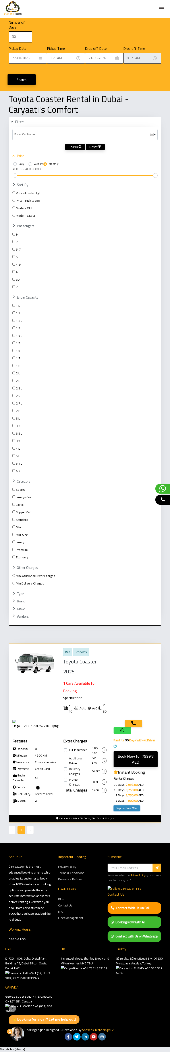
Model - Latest (25, 215)
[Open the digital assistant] (17, 1034)
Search (22, 79)
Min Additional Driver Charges (35, 576)
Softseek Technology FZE (98, 1030)
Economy (22, 557)
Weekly (38, 163)
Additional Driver (75, 761)
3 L (18, 418)
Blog (61, 899)
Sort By (22, 185)
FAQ (61, 911)
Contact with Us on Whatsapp (137, 936)
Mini (18, 527)
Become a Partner (70, 879)
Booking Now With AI (130, 922)
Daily (21, 163)
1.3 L (19, 328)
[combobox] (85, 134)
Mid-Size (22, 535)
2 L (18, 373)
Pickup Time (56, 48)
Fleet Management (70, 917)
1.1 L (19, 313)
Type (20, 594)
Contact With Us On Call (132, 908)
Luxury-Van (23, 497)
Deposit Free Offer (127, 808)
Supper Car (23, 512)
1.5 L (19, 343)
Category (24, 481)
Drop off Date (96, 48)
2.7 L (19, 403)
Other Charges (27, 567)
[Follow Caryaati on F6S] (124, 888)
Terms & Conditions (71, 873)
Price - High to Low (28, 200)
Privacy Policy (67, 866)
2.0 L (19, 381)
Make (21, 609)
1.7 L (19, 358)
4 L (18, 448)
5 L (18, 456)
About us (15, 856)
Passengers (26, 226)
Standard (22, 520)
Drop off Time (134, 48)
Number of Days (17, 25)
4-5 (18, 264)
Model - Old (24, 208)
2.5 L (19, 396)
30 (17, 279)
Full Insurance (78, 750)
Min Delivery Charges (30, 583)
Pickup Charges (74, 782)
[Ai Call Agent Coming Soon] (162, 500)
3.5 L (19, 433)
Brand (21, 601)
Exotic (19, 505)
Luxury (20, 542)
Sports (20, 489)
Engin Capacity (28, 297)
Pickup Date (18, 48)
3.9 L (19, 441)
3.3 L (19, 426)
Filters (20, 122)
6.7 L (19, 471)
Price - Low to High (28, 193)
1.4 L (19, 336)
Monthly (53, 163)
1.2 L (19, 321)
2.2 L (19, 388)
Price (20, 156)
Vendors (23, 616)
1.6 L (19, 351)
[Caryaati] (12, 9)
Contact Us (65, 905)
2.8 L (19, 411)
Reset (93, 147)
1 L (18, 306)
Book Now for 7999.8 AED (136, 759)
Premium (22, 550)
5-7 (18, 249)
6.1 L (19, 463)
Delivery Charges (74, 771)
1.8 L (19, 366)
